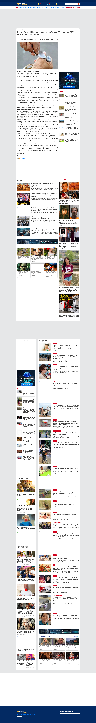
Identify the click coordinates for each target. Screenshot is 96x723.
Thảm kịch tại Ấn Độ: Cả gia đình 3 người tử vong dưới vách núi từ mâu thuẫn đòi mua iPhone (71, 95)
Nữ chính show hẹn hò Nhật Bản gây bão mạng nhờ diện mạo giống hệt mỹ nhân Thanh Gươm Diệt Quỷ (65, 368)
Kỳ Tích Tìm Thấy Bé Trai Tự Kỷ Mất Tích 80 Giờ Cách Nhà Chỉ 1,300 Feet (71, 140)
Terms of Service (29, 714)
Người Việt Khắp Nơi (57, 522)
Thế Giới (54, 343)
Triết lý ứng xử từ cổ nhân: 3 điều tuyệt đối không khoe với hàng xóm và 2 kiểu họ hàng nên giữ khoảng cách (44, 209)
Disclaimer (34, 714)
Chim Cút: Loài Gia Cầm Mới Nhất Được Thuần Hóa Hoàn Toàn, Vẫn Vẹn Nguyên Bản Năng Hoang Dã (65, 504)
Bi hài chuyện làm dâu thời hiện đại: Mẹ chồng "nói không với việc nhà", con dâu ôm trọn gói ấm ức (65, 599)
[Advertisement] (48, 19)
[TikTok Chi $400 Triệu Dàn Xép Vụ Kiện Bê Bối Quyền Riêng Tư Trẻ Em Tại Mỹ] (61, 127)
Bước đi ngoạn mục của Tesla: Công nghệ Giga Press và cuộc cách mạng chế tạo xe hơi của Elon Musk (69, 317)
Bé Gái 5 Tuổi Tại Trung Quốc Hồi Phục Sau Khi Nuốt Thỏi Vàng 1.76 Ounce (72, 134)
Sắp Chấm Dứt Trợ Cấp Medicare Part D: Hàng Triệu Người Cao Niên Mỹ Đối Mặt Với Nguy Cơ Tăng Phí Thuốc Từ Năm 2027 (29, 410)
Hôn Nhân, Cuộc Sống (57, 595)
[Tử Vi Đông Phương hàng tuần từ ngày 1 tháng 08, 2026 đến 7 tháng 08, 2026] (19, 445)
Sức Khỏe (55, 512)
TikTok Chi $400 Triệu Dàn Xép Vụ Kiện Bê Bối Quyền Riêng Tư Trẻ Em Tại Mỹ (71, 128)
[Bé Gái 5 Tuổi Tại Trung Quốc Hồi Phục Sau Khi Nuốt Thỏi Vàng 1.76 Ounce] (61, 134)
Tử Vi (54, 564)
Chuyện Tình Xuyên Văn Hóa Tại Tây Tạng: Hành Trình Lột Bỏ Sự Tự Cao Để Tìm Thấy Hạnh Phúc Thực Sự (44, 195)
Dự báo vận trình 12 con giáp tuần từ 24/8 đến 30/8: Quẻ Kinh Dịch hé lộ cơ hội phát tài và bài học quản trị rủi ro (65, 568)
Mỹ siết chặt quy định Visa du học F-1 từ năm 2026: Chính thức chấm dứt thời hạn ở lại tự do (47, 7)
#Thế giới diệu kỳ (23, 158)
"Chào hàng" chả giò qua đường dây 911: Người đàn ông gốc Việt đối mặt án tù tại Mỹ (69, 202)
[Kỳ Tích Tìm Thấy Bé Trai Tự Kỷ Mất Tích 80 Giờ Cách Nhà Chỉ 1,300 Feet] (61, 140)
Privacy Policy (23, 714)
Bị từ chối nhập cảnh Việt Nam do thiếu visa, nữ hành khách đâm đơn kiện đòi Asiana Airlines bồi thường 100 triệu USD (66, 535)
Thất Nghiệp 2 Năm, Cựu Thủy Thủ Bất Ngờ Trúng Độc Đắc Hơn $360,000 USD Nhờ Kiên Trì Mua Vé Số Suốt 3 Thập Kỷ (65, 423)
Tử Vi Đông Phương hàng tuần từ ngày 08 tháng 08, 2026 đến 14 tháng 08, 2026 (28, 451)
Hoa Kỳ (54, 381)
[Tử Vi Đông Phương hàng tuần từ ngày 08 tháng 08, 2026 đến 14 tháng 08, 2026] (19, 451)
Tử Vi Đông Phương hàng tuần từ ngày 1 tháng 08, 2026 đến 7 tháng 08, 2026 (29, 446)
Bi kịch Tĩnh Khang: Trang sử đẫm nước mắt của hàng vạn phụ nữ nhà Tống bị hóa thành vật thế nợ (44, 185)
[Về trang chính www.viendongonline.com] (17, 1)
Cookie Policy (18, 714)
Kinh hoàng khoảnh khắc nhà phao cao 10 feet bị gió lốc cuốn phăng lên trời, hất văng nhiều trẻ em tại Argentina (65, 357)
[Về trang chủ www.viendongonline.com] (21, 4)
